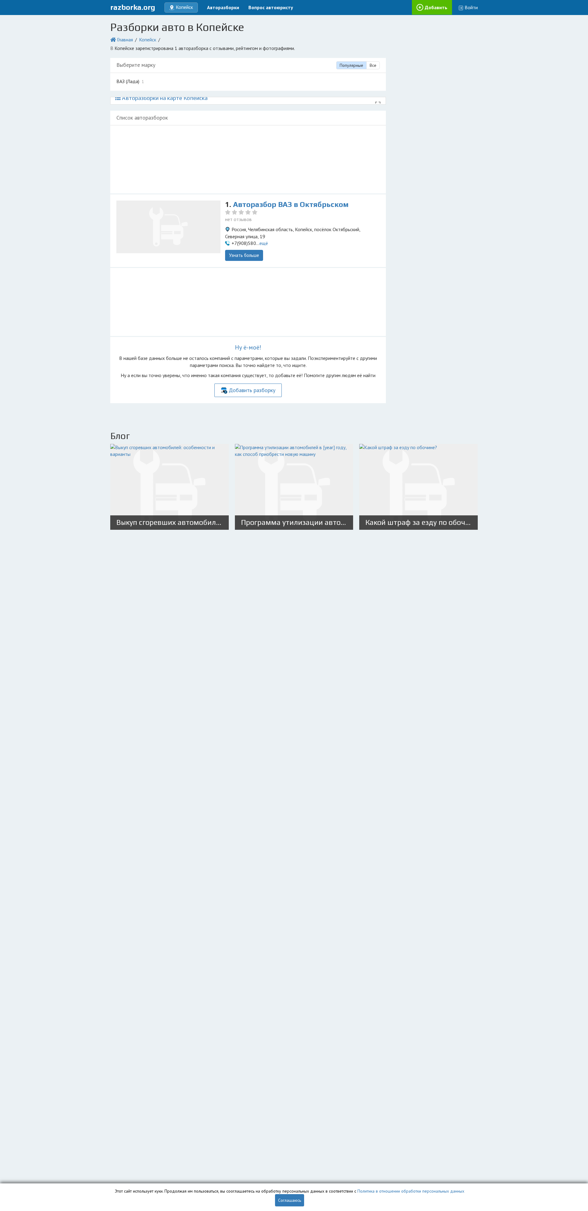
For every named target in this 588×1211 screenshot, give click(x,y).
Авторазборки (223, 7)
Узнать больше (244, 255)
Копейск (147, 39)
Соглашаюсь (289, 1200)
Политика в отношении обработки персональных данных (410, 1191)
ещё (263, 243)
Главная (125, 39)
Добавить (436, 7)
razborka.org (132, 7)
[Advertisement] (248, 159)
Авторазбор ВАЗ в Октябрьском (291, 204)
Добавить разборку (252, 390)
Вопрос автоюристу (270, 7)
